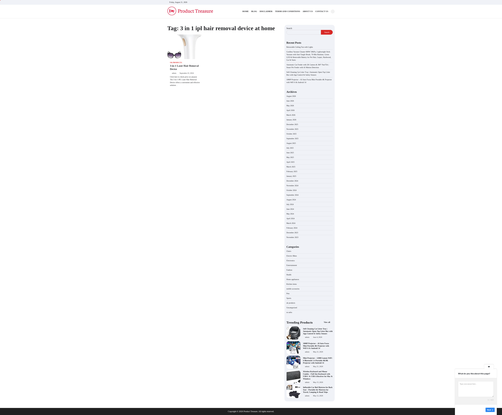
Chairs (288, 251)
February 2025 (291, 171)
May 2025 (290, 157)
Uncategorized (291, 308)
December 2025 (292, 124)
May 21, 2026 (318, 352)
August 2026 (291, 96)
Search (289, 28)
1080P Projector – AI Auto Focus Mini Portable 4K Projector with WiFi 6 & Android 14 (316, 345)
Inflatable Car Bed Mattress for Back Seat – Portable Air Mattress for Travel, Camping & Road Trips (317, 389)
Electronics (290, 261)
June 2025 (290, 153)
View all (327, 322)
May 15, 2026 (318, 382)
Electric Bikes (291, 256)
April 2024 (290, 219)
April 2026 (290, 110)
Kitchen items (291, 284)
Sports (288, 298)
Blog (254, 11)
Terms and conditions (287, 11)
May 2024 (290, 214)
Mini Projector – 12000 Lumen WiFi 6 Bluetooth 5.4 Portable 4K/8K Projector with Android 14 (317, 360)
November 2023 (292, 237)
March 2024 (290, 223)
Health (288, 275)
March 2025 (290, 167)
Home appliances (293, 279)
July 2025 (290, 148)
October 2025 (291, 134)
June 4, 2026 (317, 337)
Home (245, 11)
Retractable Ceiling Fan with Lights (299, 47)
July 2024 (290, 204)
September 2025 (292, 139)
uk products (176, 63)
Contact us (321, 11)
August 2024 (291, 200)
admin (174, 73)
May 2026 (290, 106)
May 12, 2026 (318, 396)
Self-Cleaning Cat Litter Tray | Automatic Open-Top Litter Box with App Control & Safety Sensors (318, 331)
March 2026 (290, 115)
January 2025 (291, 176)
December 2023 (292, 233)
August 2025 (291, 143)
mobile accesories (292, 289)
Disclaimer (266, 11)
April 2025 (290, 162)
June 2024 (290, 209)
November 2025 (292, 129)
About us (308, 11)
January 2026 (291, 120)
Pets (287, 294)
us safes (289, 312)
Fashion (289, 270)
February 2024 (291, 228)
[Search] (333, 11)
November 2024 (292, 186)
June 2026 (290, 101)
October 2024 (291, 190)
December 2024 (292, 181)
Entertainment (291, 265)
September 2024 (292, 195)
